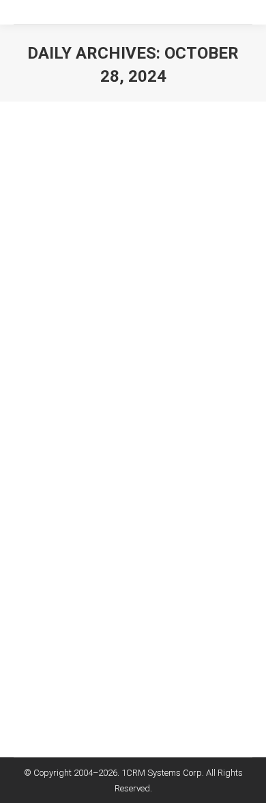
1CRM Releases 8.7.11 (98, 412)
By (73, 468)
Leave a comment (64, 484)
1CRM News (119, 436)
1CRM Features (61, 436)
